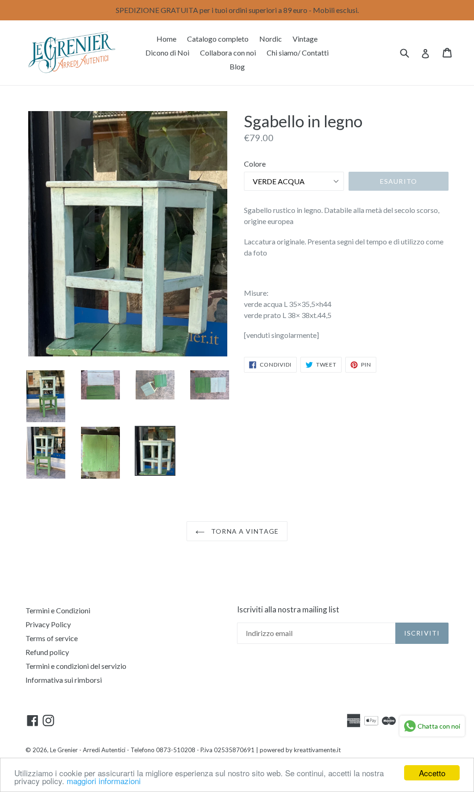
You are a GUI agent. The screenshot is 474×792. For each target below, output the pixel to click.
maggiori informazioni (104, 780)
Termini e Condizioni (57, 610)
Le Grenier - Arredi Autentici (87, 750)
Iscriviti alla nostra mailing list (288, 609)
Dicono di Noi (167, 52)
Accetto (432, 773)
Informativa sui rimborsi (63, 679)
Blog (237, 66)
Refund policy (47, 652)
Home (166, 38)
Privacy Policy (48, 624)
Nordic (270, 38)
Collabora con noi (228, 52)
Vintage (305, 38)
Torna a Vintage (244, 531)
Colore (255, 163)
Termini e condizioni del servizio (75, 665)
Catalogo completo (218, 38)
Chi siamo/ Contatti (298, 52)
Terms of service (51, 638)
